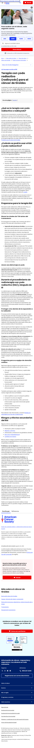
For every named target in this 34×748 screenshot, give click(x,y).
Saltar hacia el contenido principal (10, 1)
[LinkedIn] (10, 671)
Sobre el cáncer (5, 683)
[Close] (32, 8)
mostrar (15, 100)
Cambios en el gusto (10, 436)
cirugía (25, 192)
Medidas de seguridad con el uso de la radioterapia (16, 413)
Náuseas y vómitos (10, 430)
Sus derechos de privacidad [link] (8, 716)
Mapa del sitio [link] (4, 707)
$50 (4, 39)
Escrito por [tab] (6, 511)
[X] (2, 671)
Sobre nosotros (5, 702)
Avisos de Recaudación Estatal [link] (8, 722)
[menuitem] (31, 65)
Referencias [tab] (15, 511)
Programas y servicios (7, 697)
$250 (21, 39)
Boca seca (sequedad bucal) (12, 434)
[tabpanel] (17, 528)
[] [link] (14, 100)
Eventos (3, 688)
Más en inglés (5, 692)
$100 (13, 39)
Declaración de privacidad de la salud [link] (10, 713)
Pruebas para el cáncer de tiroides (10, 140)
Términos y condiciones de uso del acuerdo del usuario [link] (14, 719)
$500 (29, 39)
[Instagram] (5, 671)
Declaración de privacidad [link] (7, 710)
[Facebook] (8, 671)
